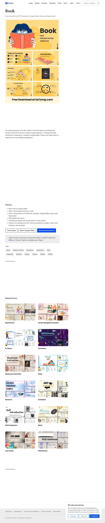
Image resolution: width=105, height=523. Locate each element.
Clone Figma (11, 230)
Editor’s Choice (18, 250)
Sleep (40, 374)
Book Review (10, 323)
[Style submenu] (73, 3)
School (34, 254)
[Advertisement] (32, 116)
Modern (19, 254)
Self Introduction (11, 425)
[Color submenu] (80, 3)
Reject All (83, 516)
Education (30, 250)
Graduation (42, 399)
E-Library (8, 348)
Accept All (94, 516)
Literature (9, 254)
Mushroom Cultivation (13, 374)
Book (8, 250)
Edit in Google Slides (27, 230)
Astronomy (42, 348)
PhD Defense (42, 451)
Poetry (27, 254)
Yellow (50, 254)
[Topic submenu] (67, 3)
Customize (73, 516)
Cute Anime (9, 451)
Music (40, 425)
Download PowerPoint (46, 230)
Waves (42, 254)
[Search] (98, 3)
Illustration (40, 250)
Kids (48, 250)
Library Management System (48, 323)
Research (8, 399)
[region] (84, 511)
